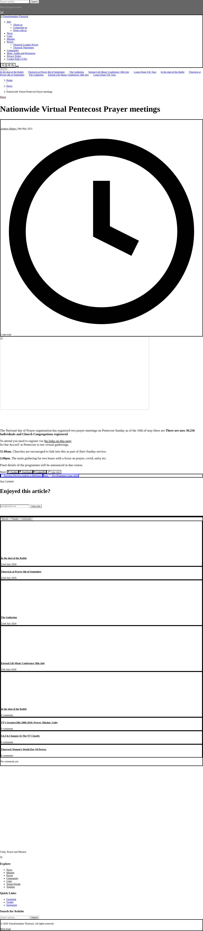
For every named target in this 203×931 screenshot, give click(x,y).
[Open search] (3, 65)
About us (17, 24)
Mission (11, 39)
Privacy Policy (14, 56)
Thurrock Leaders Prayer (25, 44)
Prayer (10, 41)
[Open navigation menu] (17, 66)
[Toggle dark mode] (11, 65)
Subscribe (35, 506)
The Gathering (76, 72)
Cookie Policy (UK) (17, 59)
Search (34, 1)
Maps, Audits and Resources (21, 53)
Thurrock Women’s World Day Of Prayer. (23, 749)
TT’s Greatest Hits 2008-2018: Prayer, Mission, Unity (29, 722)
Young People (13, 884)
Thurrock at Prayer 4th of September (46, 72)
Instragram (11, 905)
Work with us (20, 30)
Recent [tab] (5, 519)
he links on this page (58, 441)
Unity (10, 36)
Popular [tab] (14, 519)
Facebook (26, 472)
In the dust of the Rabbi (11, 72)
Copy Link (55, 472)
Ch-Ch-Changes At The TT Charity (20, 736)
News (10, 33)
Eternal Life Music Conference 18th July (108, 72)
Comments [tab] (27, 519)
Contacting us (20, 27)
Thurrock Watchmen (23, 47)
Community (13, 50)
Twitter (14, 472)
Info (9, 21)
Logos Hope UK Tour (145, 72)
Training (10, 887)
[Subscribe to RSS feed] (1, 857)
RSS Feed (5, 929)
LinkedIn (41, 472)
